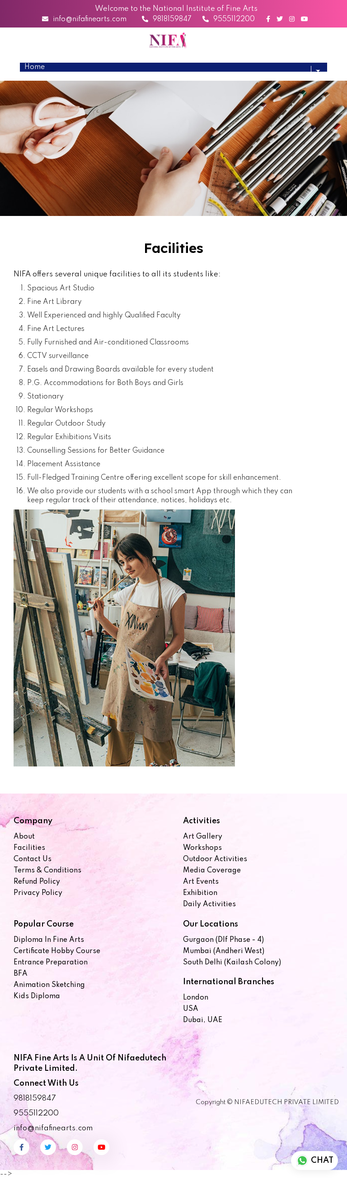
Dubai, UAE (202, 1020)
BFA (21, 973)
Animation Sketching (49, 985)
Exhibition (200, 893)
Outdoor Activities (215, 859)
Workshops (202, 848)
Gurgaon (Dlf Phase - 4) (223, 940)
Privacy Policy (38, 893)
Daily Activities (209, 904)
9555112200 (234, 19)
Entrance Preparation (51, 962)
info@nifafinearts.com (90, 19)
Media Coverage (212, 870)
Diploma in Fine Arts (49, 940)
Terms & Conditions (47, 870)
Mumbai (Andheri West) (223, 951)
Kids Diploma (37, 996)
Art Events (201, 881)
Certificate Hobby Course (57, 951)
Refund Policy (37, 881)
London (195, 997)
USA (190, 1009)
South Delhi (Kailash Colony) (232, 962)
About (24, 836)
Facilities (29, 848)
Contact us (33, 859)
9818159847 (172, 19)
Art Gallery (202, 836)
